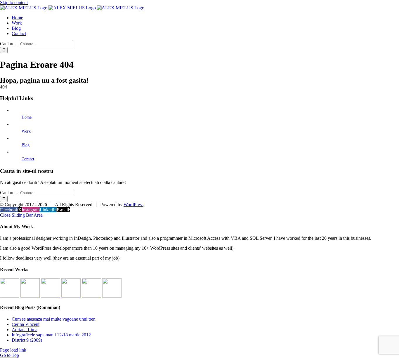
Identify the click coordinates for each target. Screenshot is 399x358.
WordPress (133, 204)
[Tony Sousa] (10, 295)
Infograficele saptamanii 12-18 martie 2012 (51, 334)
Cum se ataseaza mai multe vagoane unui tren (54, 319)
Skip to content (14, 2)
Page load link (13, 349)
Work (26, 131)
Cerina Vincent (25, 324)
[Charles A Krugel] (92, 295)
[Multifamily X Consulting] (30, 295)
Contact (28, 159)
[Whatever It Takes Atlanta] (71, 295)
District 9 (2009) (27, 340)
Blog (26, 145)
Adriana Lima (24, 329)
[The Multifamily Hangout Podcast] (51, 295)
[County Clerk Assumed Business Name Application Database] (112, 295)
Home (27, 117)
